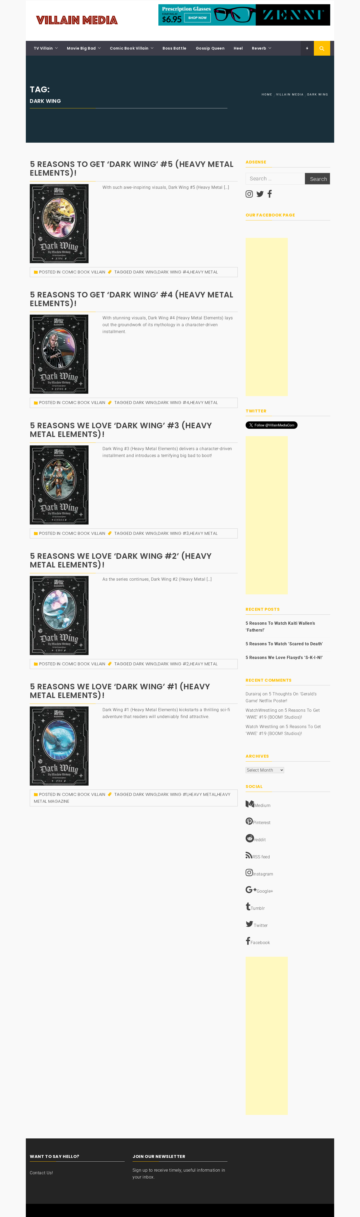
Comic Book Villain (129, 48)
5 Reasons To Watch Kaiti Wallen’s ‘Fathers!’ (280, 627)
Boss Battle (175, 48)
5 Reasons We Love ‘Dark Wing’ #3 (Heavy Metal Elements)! (121, 430)
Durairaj (253, 693)
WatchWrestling (261, 710)
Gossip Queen (210, 48)
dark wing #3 (173, 533)
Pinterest (262, 822)
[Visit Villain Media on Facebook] (269, 195)
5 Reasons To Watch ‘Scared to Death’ (284, 643)
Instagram (263, 874)
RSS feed (261, 856)
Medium (262, 805)
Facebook (260, 942)
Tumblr (258, 908)
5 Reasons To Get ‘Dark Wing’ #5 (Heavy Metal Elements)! (131, 168)
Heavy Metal (204, 272)
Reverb (259, 48)
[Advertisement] (267, 317)
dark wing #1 (173, 794)
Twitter (261, 925)
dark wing (145, 272)
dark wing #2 (173, 664)
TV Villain (43, 48)
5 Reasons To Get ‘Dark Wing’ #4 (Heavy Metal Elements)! (131, 299)
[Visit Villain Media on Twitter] (260, 195)
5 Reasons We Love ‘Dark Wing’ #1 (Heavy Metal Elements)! (120, 691)
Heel (238, 48)
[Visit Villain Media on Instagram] (249, 195)
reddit (260, 839)
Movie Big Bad (81, 48)
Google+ (265, 891)
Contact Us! (41, 1172)
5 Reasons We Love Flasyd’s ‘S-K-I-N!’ (284, 657)
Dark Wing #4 (173, 272)
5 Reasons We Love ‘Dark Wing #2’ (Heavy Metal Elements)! (121, 560)
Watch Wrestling (262, 726)
